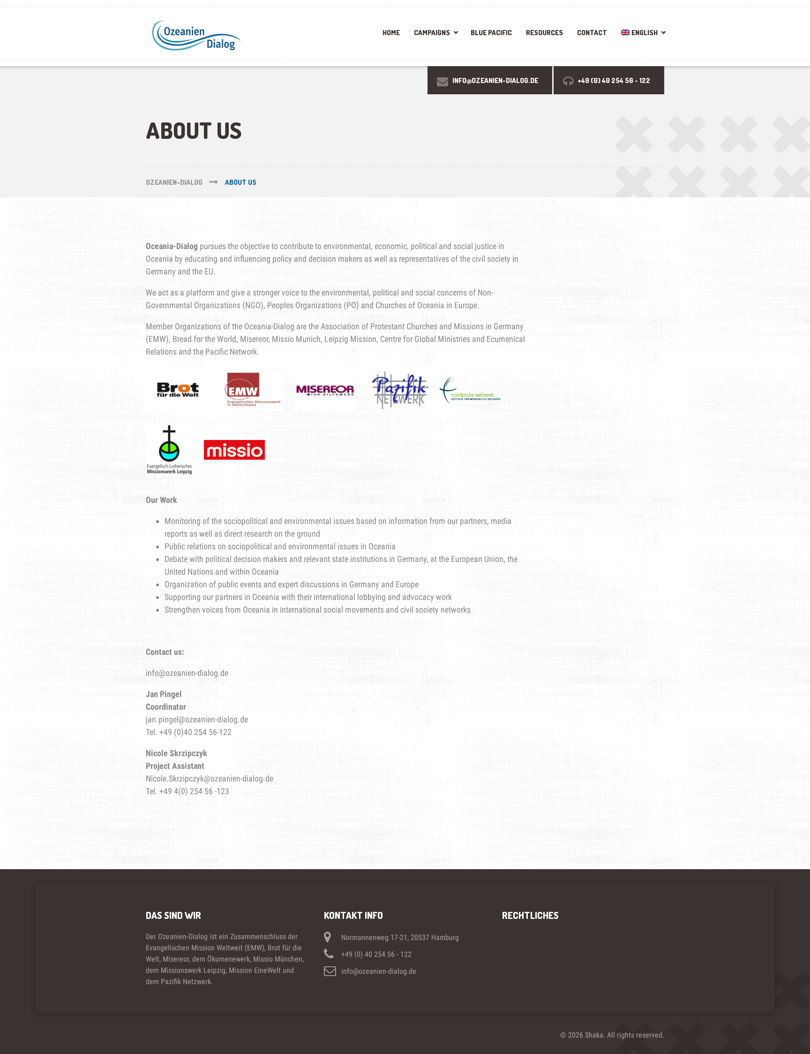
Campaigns (432, 32)
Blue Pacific (491, 32)
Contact (592, 32)
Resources (544, 32)
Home (391, 32)
